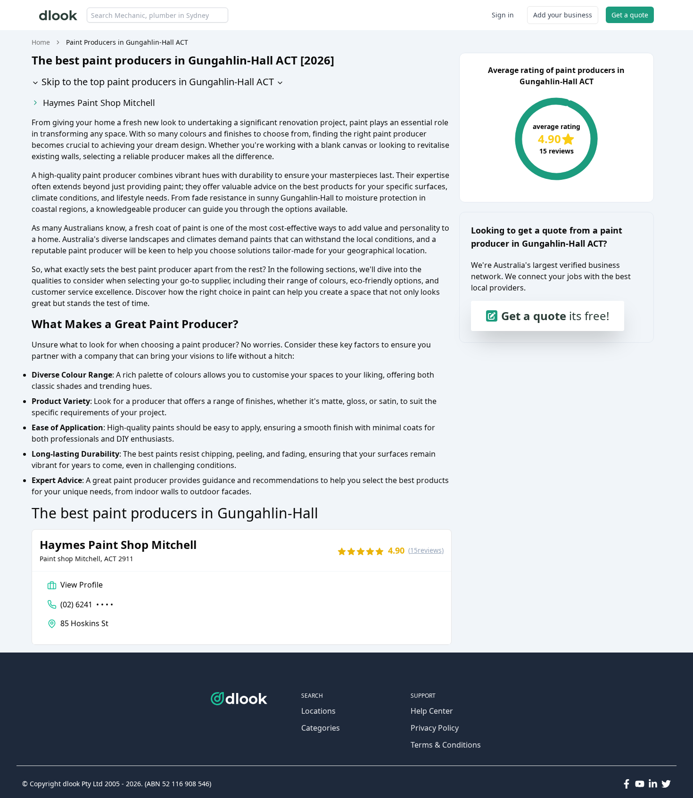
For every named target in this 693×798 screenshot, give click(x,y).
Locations (318, 711)
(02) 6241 (86, 604)
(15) (426, 550)
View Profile (81, 585)
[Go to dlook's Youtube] (639, 784)
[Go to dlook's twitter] (666, 784)
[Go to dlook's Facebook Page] (626, 784)
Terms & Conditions (446, 745)
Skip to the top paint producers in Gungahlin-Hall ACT (156, 81)
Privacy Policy (435, 728)
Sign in (503, 14)
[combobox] (157, 15)
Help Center (432, 711)
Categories (320, 728)
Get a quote (629, 14)
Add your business (562, 14)
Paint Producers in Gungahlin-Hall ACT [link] (127, 42)
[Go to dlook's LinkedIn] (653, 784)
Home (41, 42)
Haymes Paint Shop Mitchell (99, 102)
